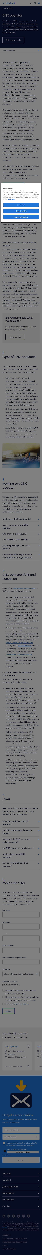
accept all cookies (21, 217)
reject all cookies (21, 211)
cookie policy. (11, 199)
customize (21, 205)
